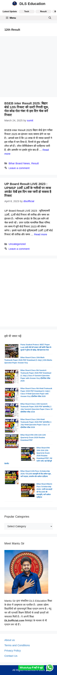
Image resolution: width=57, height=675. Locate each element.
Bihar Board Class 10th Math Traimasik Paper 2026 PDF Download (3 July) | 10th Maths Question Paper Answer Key (28, 360)
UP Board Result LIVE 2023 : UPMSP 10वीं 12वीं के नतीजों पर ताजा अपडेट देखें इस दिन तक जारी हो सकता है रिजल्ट (27, 189)
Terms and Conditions (17, 645)
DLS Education (32, 4)
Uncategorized (17, 244)
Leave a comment (19, 168)
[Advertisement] (28, 67)
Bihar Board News (19, 163)
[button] (50, 17)
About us (9, 640)
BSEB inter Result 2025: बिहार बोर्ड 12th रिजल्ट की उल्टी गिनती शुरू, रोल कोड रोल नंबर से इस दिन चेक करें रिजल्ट (26, 109)
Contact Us (10, 655)
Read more (40, 234)
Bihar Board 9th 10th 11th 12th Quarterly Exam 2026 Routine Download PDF (33, 437)
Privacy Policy (12, 650)
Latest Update (10, 11)
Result (43, 11)
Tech (26, 11)
